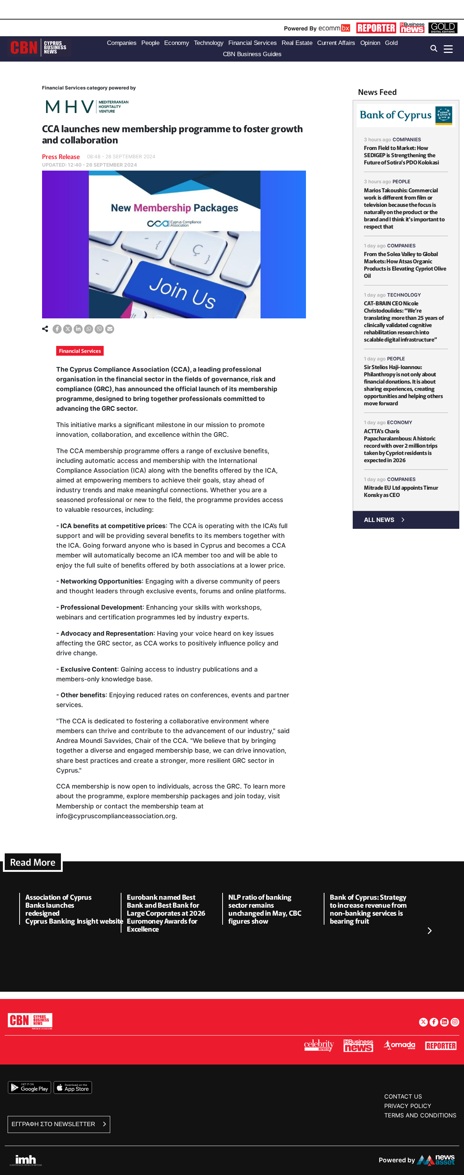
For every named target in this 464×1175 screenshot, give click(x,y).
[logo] (39, 48)
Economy (399, 422)
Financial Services (80, 350)
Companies (407, 139)
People (401, 181)
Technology (404, 295)
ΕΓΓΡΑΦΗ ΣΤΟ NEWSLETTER (54, 1124)
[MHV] (87, 108)
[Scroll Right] (429, 930)
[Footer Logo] (30, 1021)
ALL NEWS (379, 519)
